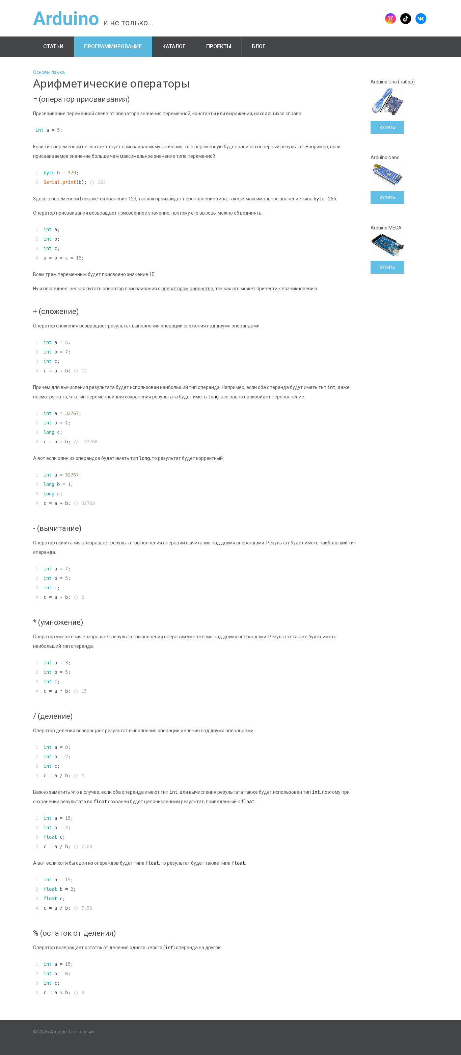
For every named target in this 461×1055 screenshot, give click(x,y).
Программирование (113, 46)
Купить (387, 127)
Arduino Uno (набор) (393, 81)
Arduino (66, 18)
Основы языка (49, 72)
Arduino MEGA (386, 227)
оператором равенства (187, 288)
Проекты (218, 46)
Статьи (53, 46)
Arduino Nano (385, 157)
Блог (259, 46)
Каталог (174, 46)
